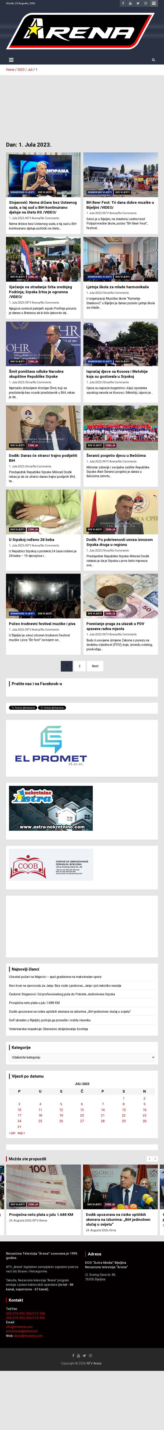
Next (95, 666)
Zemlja (33, 276)
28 (103, 1121)
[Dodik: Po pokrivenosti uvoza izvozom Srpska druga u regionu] (120, 512)
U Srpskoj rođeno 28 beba (31, 539)
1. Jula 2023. (17, 218)
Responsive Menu (154, 3)
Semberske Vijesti (22, 192)
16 (144, 1110)
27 (82, 1121)
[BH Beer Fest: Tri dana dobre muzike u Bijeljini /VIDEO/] (120, 174)
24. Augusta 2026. (20, 1220)
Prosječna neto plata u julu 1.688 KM (34, 1003)
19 (61, 1115)
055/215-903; (16, 1313)
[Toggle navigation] (11, 60)
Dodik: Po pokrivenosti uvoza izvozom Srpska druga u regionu (119, 542)
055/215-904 (35, 1313)
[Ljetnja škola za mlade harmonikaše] (120, 259)
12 (61, 1110)
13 (82, 1110)
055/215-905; (16, 1318)
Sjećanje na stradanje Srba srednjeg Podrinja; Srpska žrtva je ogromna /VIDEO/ (40, 292)
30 (144, 1121)
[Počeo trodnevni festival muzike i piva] (43, 596)
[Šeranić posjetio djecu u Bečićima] (120, 427)
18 (40, 1115)
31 (19, 1127)
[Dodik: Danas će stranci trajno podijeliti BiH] (43, 427)
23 (144, 1115)
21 (103, 1115)
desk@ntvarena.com (28, 1336)
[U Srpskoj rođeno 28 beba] (43, 512)
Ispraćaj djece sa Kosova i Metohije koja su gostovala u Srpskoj (117, 374)
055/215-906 (35, 1318)
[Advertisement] (82, 105)
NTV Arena (33, 218)
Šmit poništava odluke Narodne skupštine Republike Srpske (36, 374)
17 (19, 1115)
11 (40, 1110)
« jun (12, 1133)
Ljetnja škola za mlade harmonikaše (117, 287)
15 (124, 1110)
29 (124, 1121)
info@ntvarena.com (19, 1327)
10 (19, 1110)
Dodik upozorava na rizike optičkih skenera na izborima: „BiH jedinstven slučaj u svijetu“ (70, 1012)
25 (40, 1121)
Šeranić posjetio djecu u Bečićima (116, 455)
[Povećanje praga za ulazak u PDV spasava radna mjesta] (120, 596)
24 (19, 1121)
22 (124, 1115)
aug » (21, 1133)
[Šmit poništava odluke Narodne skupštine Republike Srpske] (43, 343)
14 (103, 1110)
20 (82, 1115)
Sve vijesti (45, 192)
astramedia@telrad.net (21, 1331)
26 (61, 1121)
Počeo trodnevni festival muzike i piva (42, 623)
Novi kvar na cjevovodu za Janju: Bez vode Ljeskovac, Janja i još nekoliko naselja (65, 986)
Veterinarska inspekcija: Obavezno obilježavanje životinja (48, 1029)
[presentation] (149, 1159)
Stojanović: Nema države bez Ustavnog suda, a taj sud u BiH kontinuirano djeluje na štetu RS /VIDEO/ (43, 207)
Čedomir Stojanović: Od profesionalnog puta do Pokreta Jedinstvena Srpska (62, 994)
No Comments (50, 218)
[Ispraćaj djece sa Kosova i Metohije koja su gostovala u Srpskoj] (120, 343)
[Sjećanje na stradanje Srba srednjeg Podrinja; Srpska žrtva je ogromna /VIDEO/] (43, 259)
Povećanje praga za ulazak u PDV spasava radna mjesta (115, 626)
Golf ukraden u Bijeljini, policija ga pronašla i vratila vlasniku (50, 1020)
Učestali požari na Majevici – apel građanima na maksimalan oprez (55, 977)
